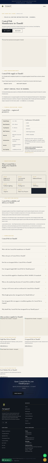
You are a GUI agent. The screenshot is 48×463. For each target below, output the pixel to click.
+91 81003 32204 (28, 434)
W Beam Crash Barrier (6, 431)
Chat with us (6, 460)
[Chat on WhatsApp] (45, 455)
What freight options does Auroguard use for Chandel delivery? (18, 295)
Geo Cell (3, 445)
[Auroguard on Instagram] (6, 422)
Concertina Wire (5, 440)
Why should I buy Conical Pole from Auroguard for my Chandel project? (20, 309)
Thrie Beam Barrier (5, 433)
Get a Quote (7, 30)
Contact (26, 420)
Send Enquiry (18, 393)
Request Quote (8, 83)
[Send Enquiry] (45, 460)
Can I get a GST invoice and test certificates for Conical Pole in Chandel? (21, 288)
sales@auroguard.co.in (29, 439)
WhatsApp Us (30, 393)
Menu (44, 6)
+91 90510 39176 (29, 2)
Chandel (14, 13)
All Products (27, 409)
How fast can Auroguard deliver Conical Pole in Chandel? (17, 262)
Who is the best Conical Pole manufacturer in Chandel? (16, 249)
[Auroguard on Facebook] (3, 422)
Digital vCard (27, 423)
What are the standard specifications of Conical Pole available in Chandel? (21, 282)
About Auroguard (28, 418)
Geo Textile (4, 442)
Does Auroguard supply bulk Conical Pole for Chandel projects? (18, 269)
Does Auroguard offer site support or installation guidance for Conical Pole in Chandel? (22, 302)
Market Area (8, 13)
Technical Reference (29, 416)
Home (3, 13)
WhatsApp (18, 30)
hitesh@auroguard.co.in (20, 2)
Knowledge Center (28, 413)
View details (3, 345)
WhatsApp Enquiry (22, 83)
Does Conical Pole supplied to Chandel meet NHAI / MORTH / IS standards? (21, 275)
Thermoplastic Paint (6, 438)
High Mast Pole (5, 435)
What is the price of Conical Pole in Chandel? (13, 256)
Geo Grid (3, 447)
